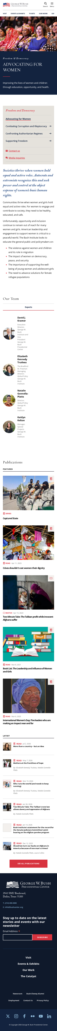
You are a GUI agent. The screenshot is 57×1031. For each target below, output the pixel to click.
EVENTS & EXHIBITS (18, 13)
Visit (28, 957)
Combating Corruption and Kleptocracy (26, 126)
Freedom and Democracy (20, 110)
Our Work (28, 970)
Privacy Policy (43, 1000)
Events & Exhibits (28, 963)
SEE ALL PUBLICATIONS (28, 863)
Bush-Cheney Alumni (35, 993)
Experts (28, 307)
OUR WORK (43, 13)
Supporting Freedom (17, 140)
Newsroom (17, 993)
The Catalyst (28, 976)
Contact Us (28, 1000)
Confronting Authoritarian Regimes (24, 133)
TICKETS (32, 13)
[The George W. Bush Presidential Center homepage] (15, 5)
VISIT (5, 13)
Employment (13, 1000)
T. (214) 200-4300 (10, 903)
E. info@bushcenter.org (13, 907)
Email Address (11, 931)
